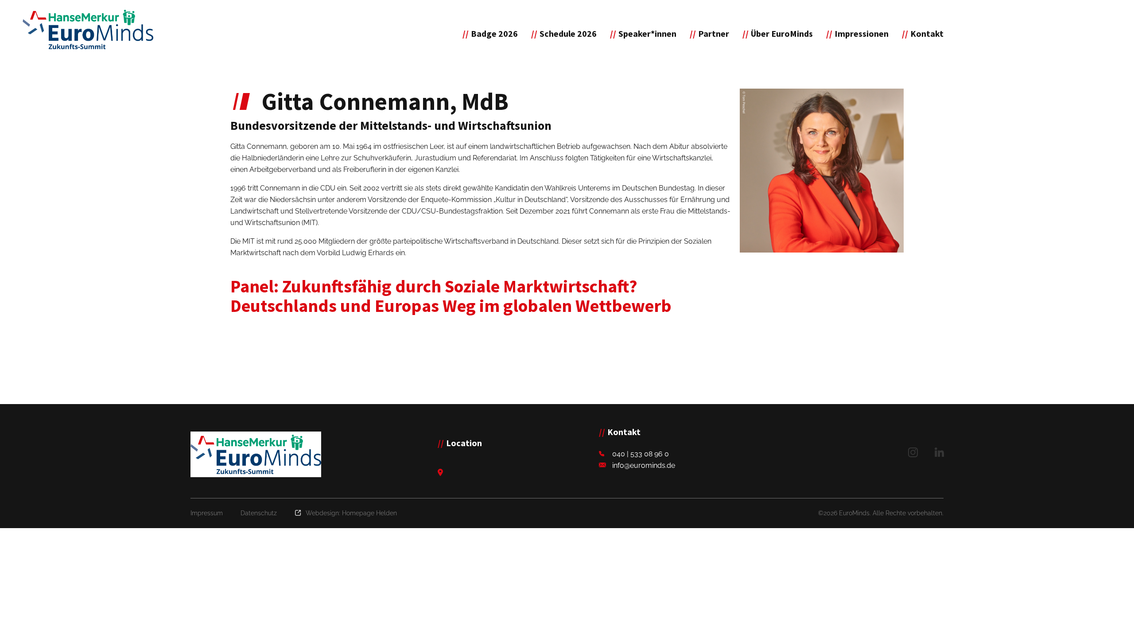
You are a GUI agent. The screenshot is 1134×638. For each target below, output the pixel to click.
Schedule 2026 (568, 33)
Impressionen (862, 33)
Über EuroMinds (782, 33)
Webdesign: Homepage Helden (351, 513)
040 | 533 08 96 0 (640, 454)
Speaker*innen (647, 33)
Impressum (206, 513)
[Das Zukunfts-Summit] (88, 29)
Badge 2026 (494, 33)
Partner (713, 33)
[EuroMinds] (255, 454)
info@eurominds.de (643, 465)
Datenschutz (259, 513)
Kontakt (927, 33)
